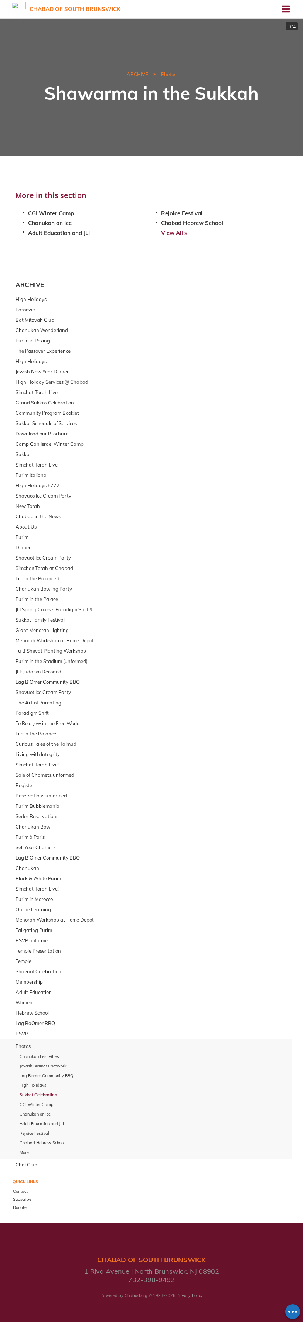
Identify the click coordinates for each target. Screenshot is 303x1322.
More (24, 1152)
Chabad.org (136, 1295)
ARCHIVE (137, 74)
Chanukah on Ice (50, 222)
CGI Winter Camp (51, 213)
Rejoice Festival (181, 213)
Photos (168, 74)
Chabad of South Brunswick (75, 9)
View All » (174, 232)
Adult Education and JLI (59, 232)
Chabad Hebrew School (192, 222)
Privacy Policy (190, 1295)
